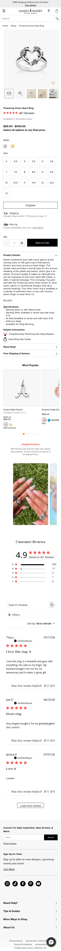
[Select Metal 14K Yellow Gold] (12, 146)
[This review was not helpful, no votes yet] (51, 686)
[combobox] (30, 18)
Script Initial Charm (13, 409)
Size (5, 153)
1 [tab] (24, 434)
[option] (9, 93)
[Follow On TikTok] (15, 883)
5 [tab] (34, 434)
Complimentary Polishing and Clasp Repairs (31, 334)
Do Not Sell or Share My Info (39, 940)
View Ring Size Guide (19, 339)
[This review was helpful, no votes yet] (45, 686)
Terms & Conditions (23, 944)
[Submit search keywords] (58, 18)
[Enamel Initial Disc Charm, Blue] (48, 420)
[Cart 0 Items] (57, 11)
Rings (13, 25)
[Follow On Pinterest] (30, 883)
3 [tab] (29, 434)
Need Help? (9, 346)
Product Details (11, 255)
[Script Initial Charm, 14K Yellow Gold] (10, 424)
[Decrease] (21, 243)
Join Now (9, 869)
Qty (5, 236)
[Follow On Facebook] (23, 883)
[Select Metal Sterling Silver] (5, 146)
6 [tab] (36, 434)
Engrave (30, 205)
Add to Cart (42, 243)
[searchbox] (27, 605)
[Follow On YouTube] (38, 883)
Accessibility (41, 944)
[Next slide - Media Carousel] (52, 490)
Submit (51, 837)
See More (55, 419)
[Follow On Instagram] (7, 883)
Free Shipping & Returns (16, 353)
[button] (31, 59)
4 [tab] (31, 434)
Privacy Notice (9, 843)
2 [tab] (26, 434)
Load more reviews (30, 805)
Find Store (37, 227)
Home (5, 25)
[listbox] (31, 96)
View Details (30, 5)
